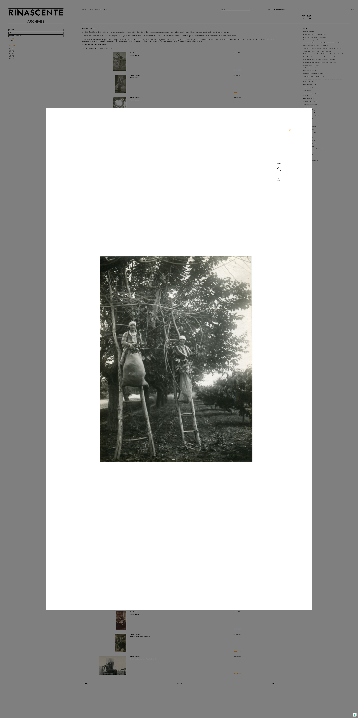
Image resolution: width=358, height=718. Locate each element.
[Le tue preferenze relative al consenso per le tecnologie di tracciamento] (355, 715)
